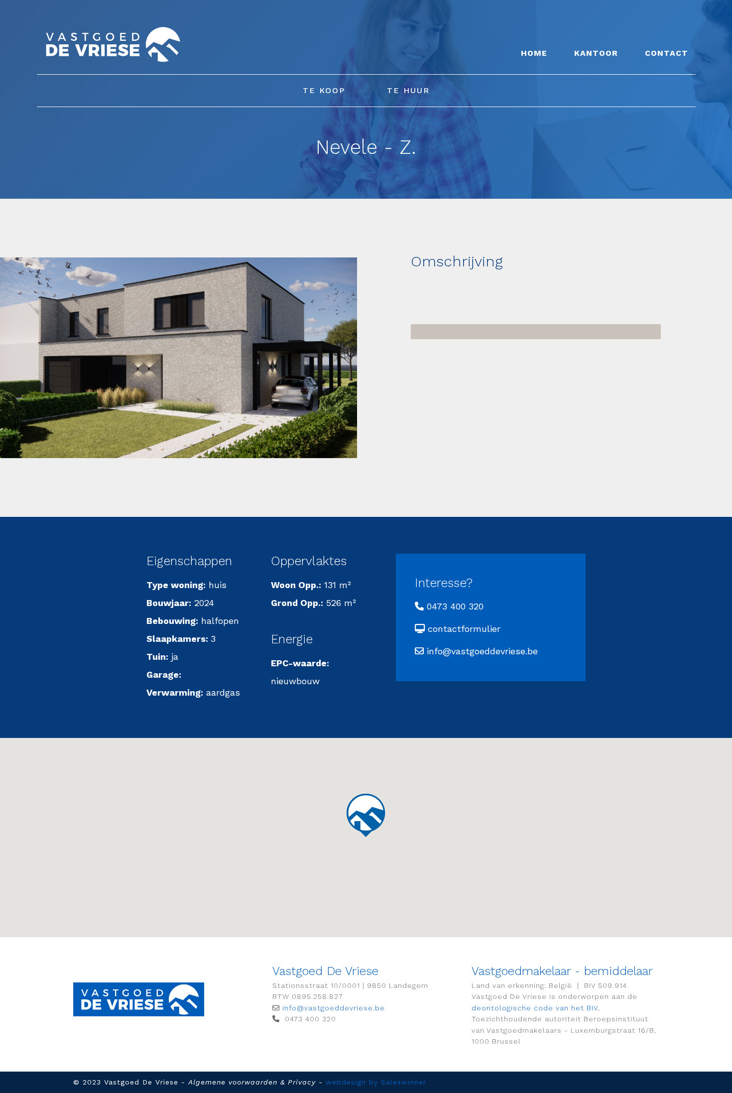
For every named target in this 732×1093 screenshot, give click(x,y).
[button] (366, 815)
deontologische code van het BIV (535, 1008)
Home (534, 53)
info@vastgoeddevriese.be (482, 651)
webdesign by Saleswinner (376, 1082)
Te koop (324, 90)
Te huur (408, 90)
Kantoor (596, 53)
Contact (666, 53)
